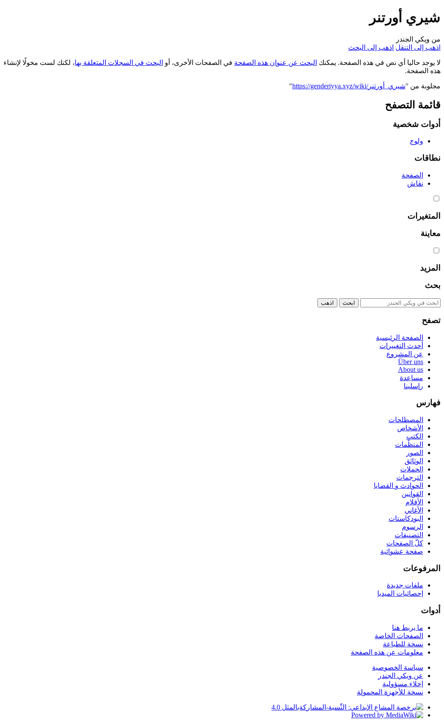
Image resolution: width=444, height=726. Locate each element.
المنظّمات (409, 444)
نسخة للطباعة (403, 644)
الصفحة (412, 175)
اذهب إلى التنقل (418, 47)
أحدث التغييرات (401, 345)
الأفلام (414, 502)
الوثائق (414, 461)
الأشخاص (410, 428)
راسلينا (413, 386)
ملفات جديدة (405, 585)
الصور (414, 452)
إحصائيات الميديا (400, 593)
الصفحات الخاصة (399, 635)
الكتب (414, 436)
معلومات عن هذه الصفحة (387, 652)
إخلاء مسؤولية (402, 683)
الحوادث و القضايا (398, 485)
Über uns (410, 361)
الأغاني (414, 510)
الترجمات (409, 477)
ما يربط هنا (407, 627)
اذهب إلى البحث (371, 47)
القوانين (412, 493)
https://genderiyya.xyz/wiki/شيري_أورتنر (348, 86)
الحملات (411, 469)
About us (410, 369)
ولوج (416, 141)
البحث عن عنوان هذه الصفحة (275, 62)
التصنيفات (409, 535)
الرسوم (412, 526)
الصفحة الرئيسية (399, 337)
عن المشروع (404, 354)
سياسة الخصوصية (397, 667)
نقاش (415, 183)
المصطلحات (405, 419)
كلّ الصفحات (404, 543)
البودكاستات (405, 518)
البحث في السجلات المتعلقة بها (119, 62)
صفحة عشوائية (401, 551)
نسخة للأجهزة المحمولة (390, 692)
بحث (433, 285)
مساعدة (411, 377)
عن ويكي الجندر (400, 675)
